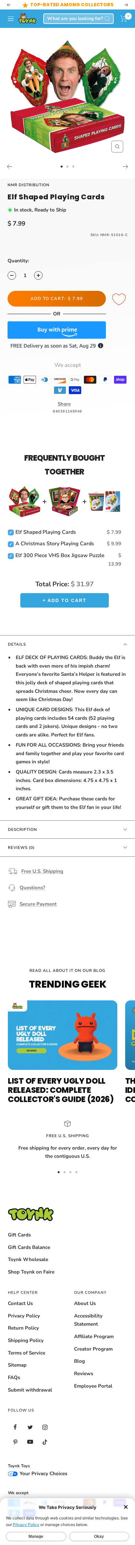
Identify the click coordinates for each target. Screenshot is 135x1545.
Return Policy (23, 1328)
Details (17, 644)
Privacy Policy (24, 1316)
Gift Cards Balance (29, 1247)
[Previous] (9, 166)
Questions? (32, 887)
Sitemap (17, 1365)
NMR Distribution (28, 185)
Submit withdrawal (30, 1390)
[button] (123, 18)
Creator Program (93, 1349)
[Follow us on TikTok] (44, 1442)
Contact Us (20, 1303)
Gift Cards (19, 1235)
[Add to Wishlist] (119, 299)
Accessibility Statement (88, 1320)
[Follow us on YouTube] (30, 1442)
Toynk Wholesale (28, 1259)
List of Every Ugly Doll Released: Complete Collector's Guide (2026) (61, 1090)
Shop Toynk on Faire (31, 1272)
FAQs (14, 1377)
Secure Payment (38, 904)
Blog (79, 1361)
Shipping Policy (26, 1340)
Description (22, 829)
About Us (85, 1303)
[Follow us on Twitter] (30, 1427)
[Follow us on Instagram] (44, 1427)
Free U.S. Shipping (42, 871)
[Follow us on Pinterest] (15, 1442)
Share (64, 404)
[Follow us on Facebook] (15, 1427)
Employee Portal (93, 1386)
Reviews (83, 1373)
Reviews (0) (21, 847)
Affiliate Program (94, 1336)
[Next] (125, 166)
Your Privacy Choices (42, 1473)
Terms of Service (26, 1353)
